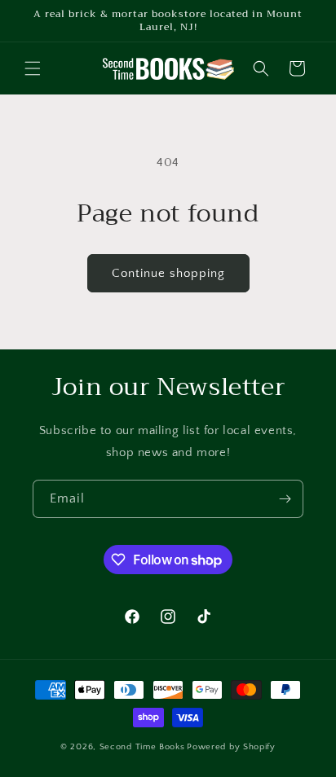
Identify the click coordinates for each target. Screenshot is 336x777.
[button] (33, 68)
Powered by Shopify (231, 747)
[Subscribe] (285, 499)
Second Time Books (142, 747)
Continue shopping (168, 273)
